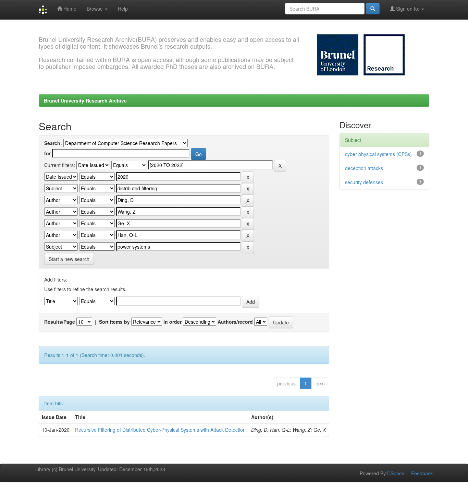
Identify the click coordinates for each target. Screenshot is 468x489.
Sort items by (114, 321)
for (47, 153)
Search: (53, 143)
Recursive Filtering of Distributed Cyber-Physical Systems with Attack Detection (160, 429)
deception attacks (364, 168)
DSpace (395, 473)
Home (69, 8)
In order (172, 321)
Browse (95, 8)
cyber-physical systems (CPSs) (378, 154)
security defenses (364, 182)
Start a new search (69, 258)
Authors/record (235, 321)
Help (123, 8)
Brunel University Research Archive (85, 100)
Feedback (422, 473)
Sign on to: (408, 8)
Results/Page (59, 321)
